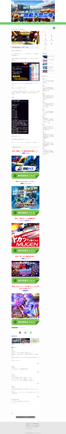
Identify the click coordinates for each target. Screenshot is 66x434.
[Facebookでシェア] (25, 333)
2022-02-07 (13, 367)
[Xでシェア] (20, 333)
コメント (13, 402)
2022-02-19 (13, 351)
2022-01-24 (13, 376)
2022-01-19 (13, 387)
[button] (54, 28)
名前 (12, 413)
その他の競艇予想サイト (14, 327)
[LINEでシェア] (31, 333)
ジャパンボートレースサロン (22, 327)
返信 (38, 363)
